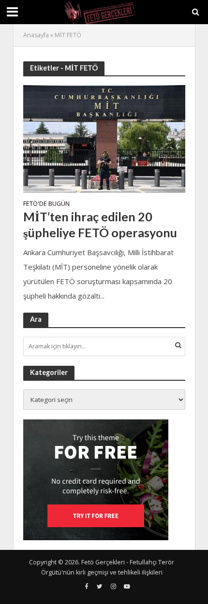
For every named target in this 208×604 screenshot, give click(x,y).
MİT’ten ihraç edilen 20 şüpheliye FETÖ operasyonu (100, 224)
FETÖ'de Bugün (46, 204)
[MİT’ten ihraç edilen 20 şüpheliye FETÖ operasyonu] (104, 138)
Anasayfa (36, 35)
